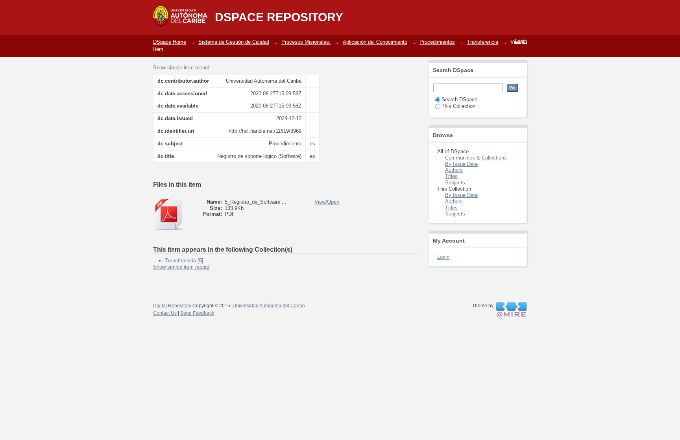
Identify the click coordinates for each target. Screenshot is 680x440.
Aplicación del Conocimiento (375, 42)
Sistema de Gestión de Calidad (233, 42)
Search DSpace (459, 99)
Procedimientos (437, 42)
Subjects (455, 183)
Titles (451, 176)
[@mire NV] (511, 310)
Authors (454, 170)
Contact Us (165, 313)
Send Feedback (197, 313)
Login (521, 41)
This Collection (458, 106)
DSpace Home (169, 42)
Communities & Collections (476, 158)
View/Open (326, 202)
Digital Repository (172, 305)
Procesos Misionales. (306, 42)
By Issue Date (461, 164)
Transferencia (482, 42)
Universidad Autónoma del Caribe (269, 305)
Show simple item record (181, 68)
